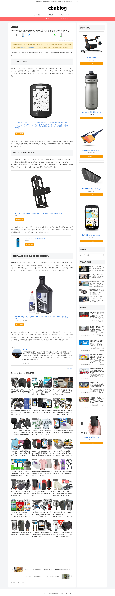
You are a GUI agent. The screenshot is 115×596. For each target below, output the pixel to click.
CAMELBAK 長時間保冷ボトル (91, 112)
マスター (26, 349)
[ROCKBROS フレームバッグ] (91, 175)
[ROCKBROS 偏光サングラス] (91, 136)
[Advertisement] (42, 552)
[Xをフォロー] (23, 363)
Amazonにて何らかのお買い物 (27, 47)
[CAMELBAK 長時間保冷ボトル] (91, 90)
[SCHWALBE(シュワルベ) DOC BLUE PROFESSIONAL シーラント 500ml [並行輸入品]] (41, 295)
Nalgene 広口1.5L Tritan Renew (35, 238)
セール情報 (14, 26)
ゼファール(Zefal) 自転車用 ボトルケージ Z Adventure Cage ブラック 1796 (38, 213)
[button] (67, 35)
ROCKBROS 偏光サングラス (91, 150)
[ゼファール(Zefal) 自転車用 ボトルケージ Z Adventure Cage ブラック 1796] (41, 191)
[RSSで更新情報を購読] (28, 363)
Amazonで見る (19, 133)
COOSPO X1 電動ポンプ (91, 437)
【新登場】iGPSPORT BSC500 (91, 235)
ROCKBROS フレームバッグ (91, 189)
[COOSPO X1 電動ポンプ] (91, 423)
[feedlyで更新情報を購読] (26, 363)
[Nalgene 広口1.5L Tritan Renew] (18, 242)
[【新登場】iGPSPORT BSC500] (91, 217)
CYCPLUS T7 (91, 58)
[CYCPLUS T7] (91, 44)
